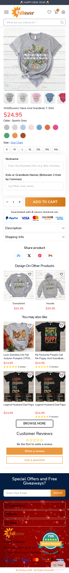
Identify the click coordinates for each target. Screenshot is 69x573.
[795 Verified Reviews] (50, 556)
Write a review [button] (35, 451)
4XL (56, 149)
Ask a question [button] (34, 460)
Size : (13, 143)
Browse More (34, 423)
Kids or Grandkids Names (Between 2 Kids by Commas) (33, 177)
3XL (47, 149)
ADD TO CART (45, 201)
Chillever (22, 570)
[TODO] (18, 256)
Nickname (12, 159)
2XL (38, 149)
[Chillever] (23, 12)
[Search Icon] (61, 22)
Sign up (57, 493)
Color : (15, 121)
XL (30, 149)
